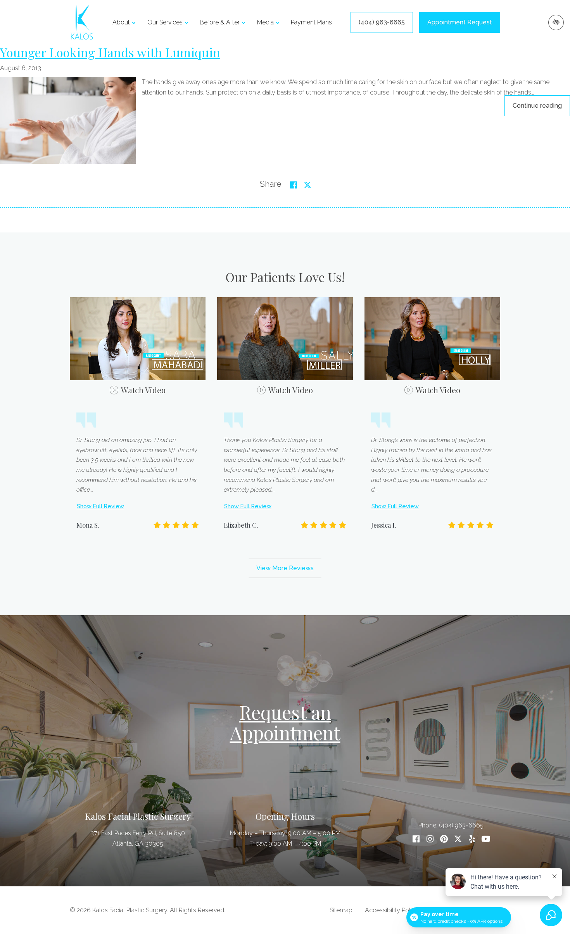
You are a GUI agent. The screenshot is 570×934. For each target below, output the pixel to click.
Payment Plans (311, 22)
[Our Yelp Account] (472, 839)
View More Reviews (285, 568)
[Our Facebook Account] (416, 839)
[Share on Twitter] (307, 185)
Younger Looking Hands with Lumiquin (110, 52)
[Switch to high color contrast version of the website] (556, 22)
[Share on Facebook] (293, 185)
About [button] (121, 22)
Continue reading (541, 105)
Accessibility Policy (392, 910)
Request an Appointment (285, 722)
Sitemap (341, 910)
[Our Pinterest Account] (444, 839)
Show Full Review (100, 506)
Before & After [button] (220, 22)
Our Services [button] (165, 22)
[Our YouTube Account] (486, 839)
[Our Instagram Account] (430, 839)
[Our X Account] (458, 839)
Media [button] (265, 22)
